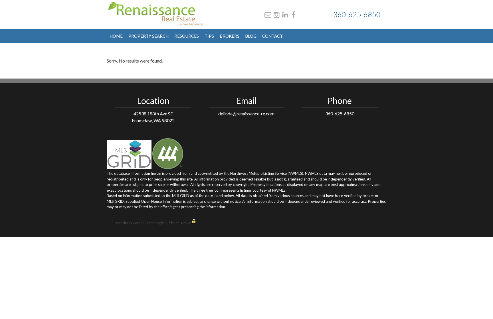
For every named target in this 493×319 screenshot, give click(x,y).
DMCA (186, 222)
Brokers (229, 36)
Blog (250, 36)
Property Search (148, 36)
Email (267, 14)
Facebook (294, 14)
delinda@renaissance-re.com (246, 113)
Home (116, 36)
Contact (272, 36)
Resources (186, 36)
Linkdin (285, 14)
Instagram (277, 14)
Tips (209, 36)
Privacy (173, 222)
